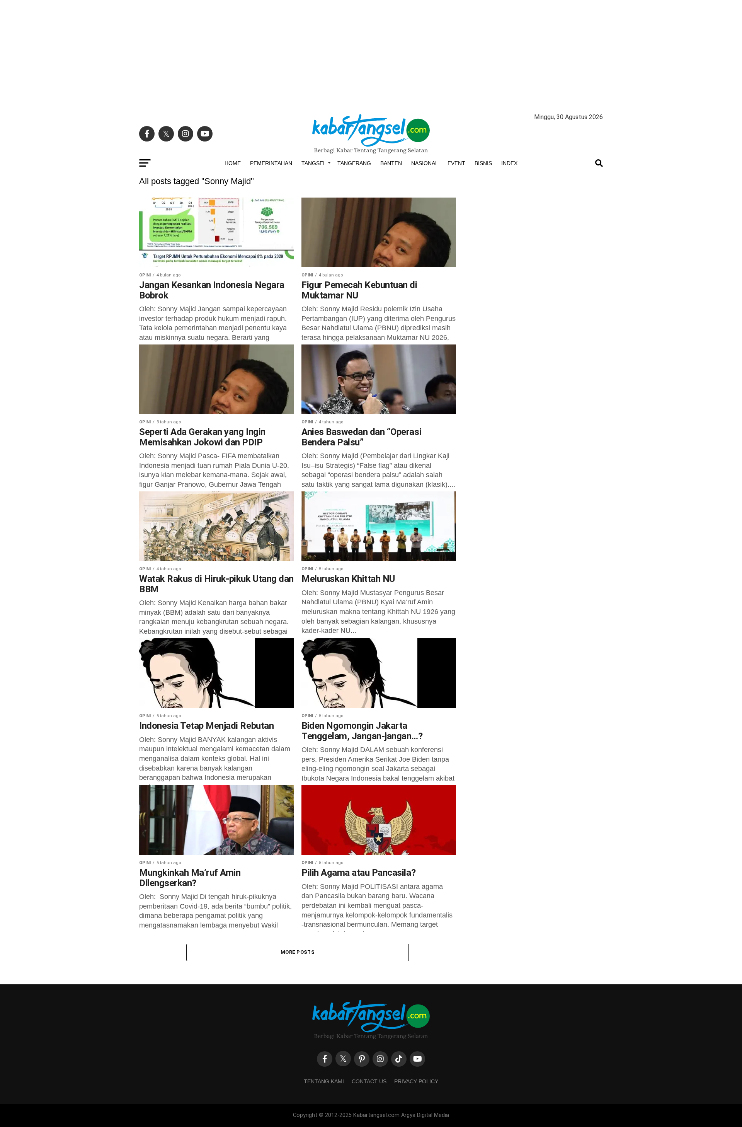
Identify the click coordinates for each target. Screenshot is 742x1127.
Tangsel (313, 163)
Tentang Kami (324, 1081)
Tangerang (354, 163)
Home (233, 163)
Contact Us (369, 1081)
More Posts (298, 952)
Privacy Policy (416, 1081)
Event (456, 163)
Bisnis (483, 163)
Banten (391, 163)
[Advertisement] (371, 54)
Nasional (424, 163)
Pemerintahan (271, 163)
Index (509, 163)
